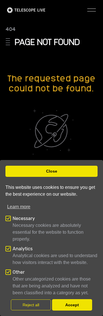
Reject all (31, 305)
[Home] (26, 10)
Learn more (18, 206)
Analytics (23, 248)
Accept (72, 305)
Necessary (24, 218)
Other (19, 272)
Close (51, 171)
